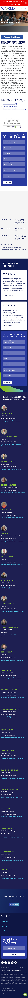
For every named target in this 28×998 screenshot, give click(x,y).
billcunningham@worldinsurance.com (12, 445)
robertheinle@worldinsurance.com (12, 611)
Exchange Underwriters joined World (11, 247)
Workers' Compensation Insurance (13, 109)
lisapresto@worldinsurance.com (11, 816)
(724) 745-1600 (14, 904)
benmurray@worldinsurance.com (12, 660)
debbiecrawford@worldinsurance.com (13, 493)
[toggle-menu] (25, 8)
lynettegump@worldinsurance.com (12, 758)
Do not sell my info (16, 970)
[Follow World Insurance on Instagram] (12, 962)
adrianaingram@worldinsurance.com (12, 738)
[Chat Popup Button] (25, 994)
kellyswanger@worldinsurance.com (12, 837)
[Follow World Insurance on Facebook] (2, 962)
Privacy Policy (6, 970)
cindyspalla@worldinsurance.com (12, 541)
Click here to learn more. (14, 4)
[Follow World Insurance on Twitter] (5, 962)
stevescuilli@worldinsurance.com (12, 564)
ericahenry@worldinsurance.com (12, 878)
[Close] (26, 3)
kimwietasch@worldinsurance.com (12, 697)
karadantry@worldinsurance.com (12, 678)
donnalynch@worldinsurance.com (12, 517)
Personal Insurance (9, 106)
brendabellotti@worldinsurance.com (13, 717)
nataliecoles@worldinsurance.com (12, 860)
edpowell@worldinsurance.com (11, 469)
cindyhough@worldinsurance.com (12, 797)
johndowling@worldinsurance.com (12, 588)
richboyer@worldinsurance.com (11, 421)
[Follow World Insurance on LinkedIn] (9, 962)
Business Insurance (9, 104)
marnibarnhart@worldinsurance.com (12, 635)
